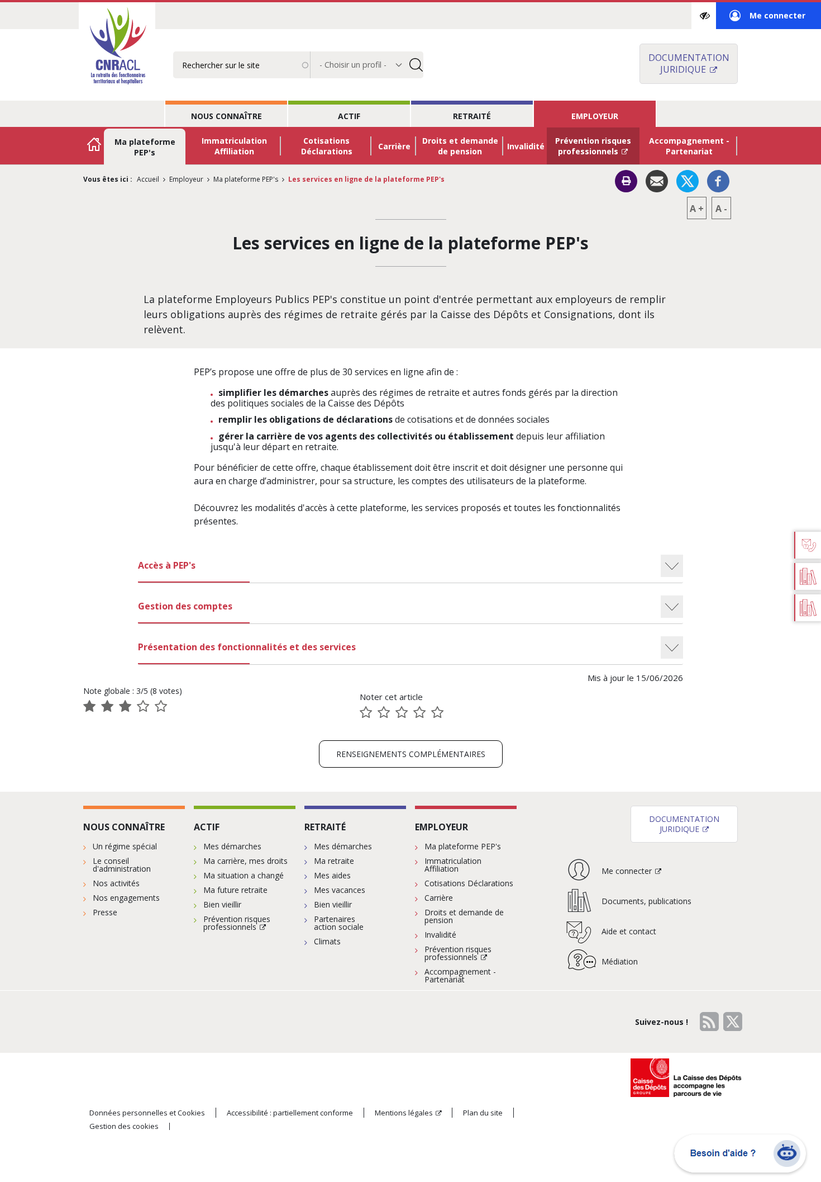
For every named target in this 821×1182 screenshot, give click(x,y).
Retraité (472, 116)
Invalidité (526, 146)
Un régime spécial (125, 846)
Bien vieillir (222, 904)
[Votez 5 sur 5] (437, 712)
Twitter (732, 1021)
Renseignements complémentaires (410, 754)
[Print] (626, 181)
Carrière (394, 146)
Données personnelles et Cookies (147, 1113)
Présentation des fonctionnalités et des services (247, 647)
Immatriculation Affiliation (234, 146)
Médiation (620, 961)
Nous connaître (226, 116)
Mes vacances (339, 890)
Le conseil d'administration (122, 864)
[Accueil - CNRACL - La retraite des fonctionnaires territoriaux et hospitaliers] (117, 47)
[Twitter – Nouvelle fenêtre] (687, 179)
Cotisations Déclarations (326, 146)
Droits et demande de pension (460, 146)
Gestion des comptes (185, 606)
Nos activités (116, 883)
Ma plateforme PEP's (144, 147)
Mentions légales (404, 1113)
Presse (105, 912)
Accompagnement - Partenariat (689, 146)
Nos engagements (126, 897)
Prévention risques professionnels (593, 146)
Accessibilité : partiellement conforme (290, 1113)
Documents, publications (646, 901)
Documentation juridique (688, 63)
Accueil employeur (94, 145)
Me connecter (767, 19)
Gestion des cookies (124, 1126)
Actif (349, 116)
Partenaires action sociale (339, 923)
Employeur (594, 116)
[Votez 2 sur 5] (384, 712)
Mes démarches (232, 846)
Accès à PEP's (166, 565)
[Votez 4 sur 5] (419, 712)
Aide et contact (629, 931)
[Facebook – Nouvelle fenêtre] (718, 179)
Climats (327, 941)
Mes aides (332, 875)
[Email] (657, 179)
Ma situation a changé (243, 875)
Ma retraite (334, 860)
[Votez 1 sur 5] (366, 712)
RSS (709, 1021)
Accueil (148, 179)
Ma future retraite (235, 890)
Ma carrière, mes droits (245, 860)
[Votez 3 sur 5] (401, 712)
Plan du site (483, 1113)
